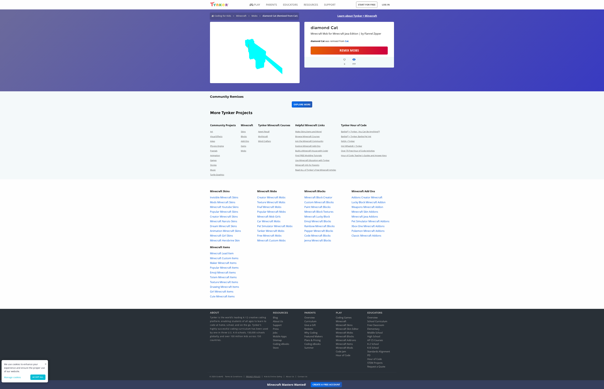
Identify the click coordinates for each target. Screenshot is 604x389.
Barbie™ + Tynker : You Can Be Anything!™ (360, 131)
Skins (243, 131)
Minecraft (241, 15)
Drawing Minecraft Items (224, 287)
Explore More (302, 104)
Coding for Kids (223, 15)
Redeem (308, 328)
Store (276, 347)
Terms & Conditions (233, 376)
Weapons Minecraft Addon (367, 207)
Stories (213, 165)
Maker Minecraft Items (223, 263)
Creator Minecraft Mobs (271, 197)
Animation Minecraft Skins (225, 231)
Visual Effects (216, 136)
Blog (275, 317)
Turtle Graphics (217, 174)
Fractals (213, 150)
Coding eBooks (281, 343)
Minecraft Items (344, 343)
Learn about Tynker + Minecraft (357, 16)
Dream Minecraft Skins (223, 226)
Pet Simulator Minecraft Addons (370, 221)
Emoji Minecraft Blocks (317, 221)
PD (368, 355)
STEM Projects (375, 362)
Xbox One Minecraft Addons (368, 226)
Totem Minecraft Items (223, 277)
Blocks (244, 136)
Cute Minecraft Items (222, 296)
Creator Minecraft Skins (224, 216)
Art (211, 131)
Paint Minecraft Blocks (317, 207)
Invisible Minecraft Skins (224, 197)
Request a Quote (376, 366)
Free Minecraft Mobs (269, 235)
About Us (278, 321)
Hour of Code (343, 355)
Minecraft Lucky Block (317, 216)
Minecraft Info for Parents (307, 165)
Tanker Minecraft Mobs (270, 231)
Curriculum (310, 321)
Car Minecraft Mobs (268, 221)
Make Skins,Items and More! (308, 131)
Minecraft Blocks (345, 336)
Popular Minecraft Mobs (271, 211)
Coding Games (344, 317)
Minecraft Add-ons (346, 340)
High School (373, 336)
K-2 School (373, 343)
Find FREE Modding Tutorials (308, 155)
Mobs (254, 15)
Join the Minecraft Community (309, 141)
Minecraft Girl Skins (221, 235)
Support (277, 325)
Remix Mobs (349, 50)
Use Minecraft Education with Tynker (312, 160)
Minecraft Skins (344, 325)
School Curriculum (377, 321)
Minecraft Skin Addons (365, 211)
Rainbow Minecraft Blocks (319, 226)
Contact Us (302, 376)
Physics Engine (217, 146)
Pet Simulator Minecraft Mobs (275, 226)
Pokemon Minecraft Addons (368, 231)
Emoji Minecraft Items (223, 272)
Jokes (212, 141)
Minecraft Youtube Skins (224, 207)
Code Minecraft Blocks (317, 235)
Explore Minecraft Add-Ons (307, 146)
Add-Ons (245, 141)
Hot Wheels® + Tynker (351, 146)
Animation (215, 155)
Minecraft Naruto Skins (223, 221)
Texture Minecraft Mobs (271, 202)
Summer (309, 347)
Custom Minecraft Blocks (319, 202)
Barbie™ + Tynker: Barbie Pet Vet (356, 136)
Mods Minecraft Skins (222, 202)
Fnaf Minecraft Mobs (269, 207)
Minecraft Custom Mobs (271, 240)
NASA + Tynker (348, 141)
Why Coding (310, 332)
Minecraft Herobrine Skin (225, 240)
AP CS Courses (375, 340)
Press (276, 328)
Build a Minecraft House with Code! (311, 150)
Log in (386, 4)
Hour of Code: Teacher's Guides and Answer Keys (364, 155)
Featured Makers (313, 336)
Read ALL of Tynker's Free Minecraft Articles (315, 169)
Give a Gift (310, 325)
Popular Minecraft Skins (224, 211)
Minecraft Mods (344, 347)
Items (243, 146)
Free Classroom (375, 325)
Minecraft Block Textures (318, 211)
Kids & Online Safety (273, 376)
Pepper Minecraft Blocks (318, 231)
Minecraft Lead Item (222, 253)
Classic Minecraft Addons (366, 235)
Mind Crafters (264, 141)
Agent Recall (263, 131)
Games (213, 160)
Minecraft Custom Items (224, 258)
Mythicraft (263, 136)
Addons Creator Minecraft (367, 197)
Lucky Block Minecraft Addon (369, 202)
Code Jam (341, 351)
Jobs (275, 332)
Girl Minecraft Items (221, 291)
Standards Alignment (378, 351)
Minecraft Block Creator (318, 197)
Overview (309, 317)
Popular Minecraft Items (224, 267)
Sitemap (277, 340)
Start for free (366, 4)
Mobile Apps (280, 336)
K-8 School (373, 347)
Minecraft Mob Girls (269, 216)
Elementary (373, 328)
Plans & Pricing (312, 340)
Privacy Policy (253, 376)
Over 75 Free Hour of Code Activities (358, 150)
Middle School (375, 332)
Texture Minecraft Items (224, 282)
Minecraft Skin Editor (347, 328)
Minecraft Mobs (344, 332)
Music (213, 169)
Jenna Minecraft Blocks (317, 240)
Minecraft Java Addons (365, 216)
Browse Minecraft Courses (307, 136)
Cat (347, 41)
